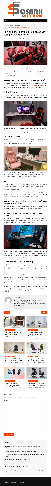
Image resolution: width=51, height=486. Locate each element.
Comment (6, 400)
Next (43, 312)
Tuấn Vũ (6, 38)
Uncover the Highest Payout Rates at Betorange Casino (18, 459)
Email (5, 419)
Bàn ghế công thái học (29, 38)
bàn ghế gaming (33, 85)
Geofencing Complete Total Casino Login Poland (16, 466)
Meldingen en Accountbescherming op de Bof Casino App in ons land (21, 451)
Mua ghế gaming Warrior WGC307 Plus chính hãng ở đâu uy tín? (36, 334)
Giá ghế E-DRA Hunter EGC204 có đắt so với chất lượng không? (13, 385)
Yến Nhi (30, 338)
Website (5, 425)
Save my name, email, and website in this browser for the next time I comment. (22, 431)
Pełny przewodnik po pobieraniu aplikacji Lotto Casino (17, 463)
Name (5, 413)
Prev (7, 312)
